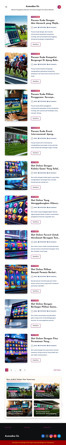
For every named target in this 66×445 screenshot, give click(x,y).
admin (35, 27)
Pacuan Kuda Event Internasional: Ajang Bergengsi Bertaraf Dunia (45, 134)
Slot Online (35, 162)
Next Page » (57, 370)
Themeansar (50, 442)
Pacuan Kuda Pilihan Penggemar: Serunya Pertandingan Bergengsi (44, 97)
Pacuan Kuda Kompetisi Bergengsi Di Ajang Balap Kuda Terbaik (45, 60)
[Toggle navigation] (6, 7)
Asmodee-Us (32, 6)
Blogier (42, 442)
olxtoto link (47, 427)
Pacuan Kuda (35, 17)
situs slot (27, 427)
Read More (36, 44)
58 (20, 370)
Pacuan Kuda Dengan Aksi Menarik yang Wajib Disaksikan (44, 23)
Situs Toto (8, 427)
